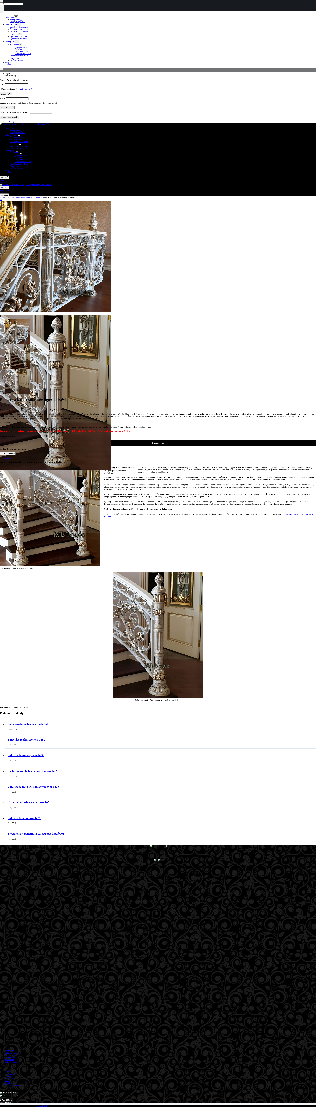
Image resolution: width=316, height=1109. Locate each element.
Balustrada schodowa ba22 (24, 818)
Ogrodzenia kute (11, 144)
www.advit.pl (41, 1106)
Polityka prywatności (13, 1085)
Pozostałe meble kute (23, 162)
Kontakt (8, 173)
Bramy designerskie (17, 133)
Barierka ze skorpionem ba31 (26, 739)
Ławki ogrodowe (21, 159)
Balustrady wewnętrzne (19, 139)
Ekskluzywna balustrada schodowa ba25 (33, 771)
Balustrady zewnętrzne (19, 142)
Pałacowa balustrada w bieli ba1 (28, 724)
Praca (7, 1081)
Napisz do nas (158, 443)
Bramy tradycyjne (17, 130)
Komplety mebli (21, 155)
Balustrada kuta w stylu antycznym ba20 (33, 786)
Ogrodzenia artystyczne (19, 148)
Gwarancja (9, 1076)
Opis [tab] (7, 458)
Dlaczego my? (10, 1074)
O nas (7, 1072)
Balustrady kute (11, 135)
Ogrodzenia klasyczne (18, 146)
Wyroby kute (10, 150)
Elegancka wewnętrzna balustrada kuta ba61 (36, 833)
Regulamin (9, 1083)
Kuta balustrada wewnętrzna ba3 (29, 802)
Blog (7, 170)
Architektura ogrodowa (19, 164)
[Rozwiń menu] (19, 135)
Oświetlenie (14, 166)
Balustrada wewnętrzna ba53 (26, 755)
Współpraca (9, 1078)
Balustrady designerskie (19, 137)
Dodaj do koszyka (8, 453)
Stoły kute (19, 157)
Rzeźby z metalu (16, 168)
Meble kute (14, 153)
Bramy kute (9, 128)
